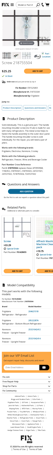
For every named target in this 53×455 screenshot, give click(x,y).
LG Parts (40, 405)
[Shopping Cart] (47, 4)
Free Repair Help (10, 381)
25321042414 (34, 338)
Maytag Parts (14, 408)
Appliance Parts (33, 424)
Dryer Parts (40, 418)
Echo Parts (36, 399)
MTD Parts (26, 408)
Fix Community (10, 390)
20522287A (33, 320)
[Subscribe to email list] (44, 367)
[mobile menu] (12, 4)
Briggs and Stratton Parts (20, 399)
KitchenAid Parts (28, 405)
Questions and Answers (35, 108)
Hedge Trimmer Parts (15, 430)
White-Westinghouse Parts (18, 415)
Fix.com (6, 377)
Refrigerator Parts (26, 418)
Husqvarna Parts (37, 402)
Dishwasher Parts (37, 415)
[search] (38, 5)
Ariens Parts (32, 396)
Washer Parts (12, 418)
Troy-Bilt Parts (25, 412)
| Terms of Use (18, 449)
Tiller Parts (41, 430)
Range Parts (37, 421)
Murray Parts (37, 408)
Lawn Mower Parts (17, 427)
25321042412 (34, 329)
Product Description (12, 108)
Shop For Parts (10, 386)
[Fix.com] (5, 4)
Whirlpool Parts (38, 412)
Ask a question (26, 191)
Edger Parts (30, 430)
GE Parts (25, 402)
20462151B (33, 311)
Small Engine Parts (34, 427)
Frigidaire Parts (13, 402)
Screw (7, 241)
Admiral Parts (20, 396)
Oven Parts (25, 421)
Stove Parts (14, 421)
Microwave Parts (18, 424)
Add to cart (38, 71)
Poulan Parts (12, 412)
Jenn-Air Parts (14, 405)
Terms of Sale (35, 449)
